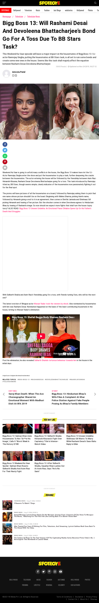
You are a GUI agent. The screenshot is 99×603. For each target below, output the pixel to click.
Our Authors (75, 585)
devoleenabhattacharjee (57, 379)
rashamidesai (38, 379)
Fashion (47, 10)
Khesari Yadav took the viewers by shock (51, 304)
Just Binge (57, 10)
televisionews (10, 381)
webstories (69, 10)
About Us (84, 599)
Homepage (7, 16)
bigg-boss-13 (23, 379)
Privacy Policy (91, 597)
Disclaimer (79, 597)
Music (38, 10)
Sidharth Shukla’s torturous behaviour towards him (55, 360)
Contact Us (72, 599)
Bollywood (17, 10)
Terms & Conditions (64, 597)
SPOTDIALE (5, 10)
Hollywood (80, 10)
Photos (90, 10)
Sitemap (93, 599)
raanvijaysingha (77, 379)
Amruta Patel (18, 72)
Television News (33, 16)
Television (28, 10)
